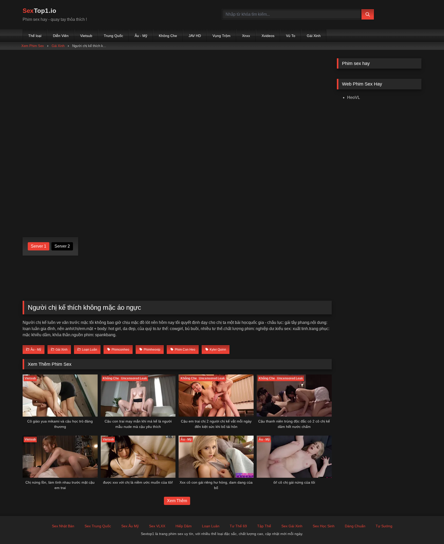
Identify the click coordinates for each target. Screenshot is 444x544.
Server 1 (38, 246)
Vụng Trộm (221, 36)
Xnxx (246, 36)
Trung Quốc (113, 36)
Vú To (290, 36)
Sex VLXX (157, 526)
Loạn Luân (210, 526)
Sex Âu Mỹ (130, 526)
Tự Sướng (384, 526)
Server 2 (62, 246)
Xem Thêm (177, 501)
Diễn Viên (61, 36)
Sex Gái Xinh (291, 526)
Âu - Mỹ (141, 36)
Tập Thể (264, 526)
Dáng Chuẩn (355, 526)
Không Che (168, 36)
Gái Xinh (314, 36)
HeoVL (353, 97)
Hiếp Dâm (183, 526)
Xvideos (268, 36)
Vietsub (86, 36)
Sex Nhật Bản (63, 526)
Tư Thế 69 (238, 526)
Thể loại (34, 36)
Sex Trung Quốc (98, 526)
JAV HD (195, 36)
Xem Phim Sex (32, 46)
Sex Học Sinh (324, 526)
